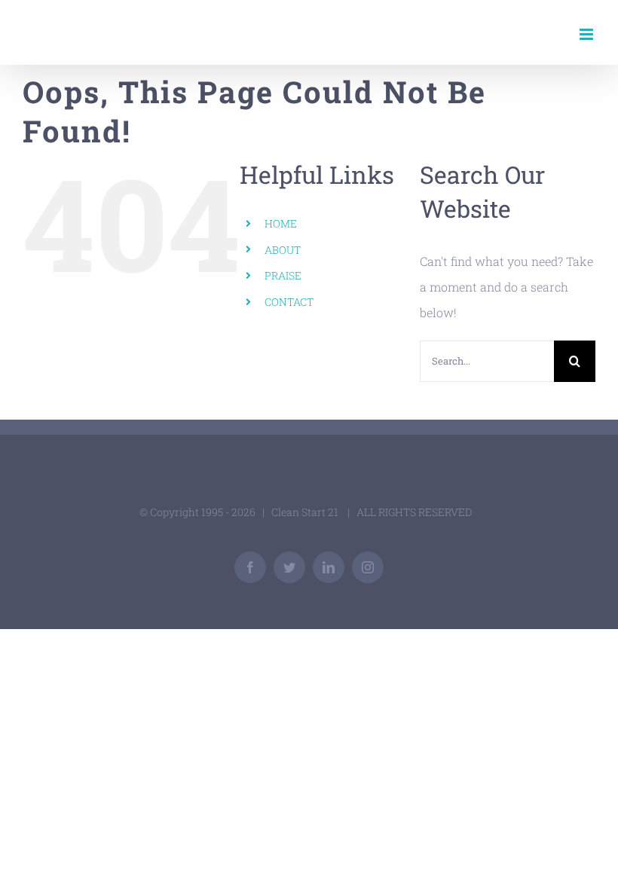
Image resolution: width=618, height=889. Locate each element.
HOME (281, 223)
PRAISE (283, 275)
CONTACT (289, 302)
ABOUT (283, 250)
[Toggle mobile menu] (587, 34)
